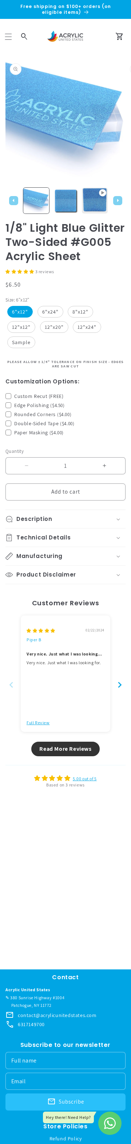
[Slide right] (118, 200)
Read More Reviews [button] (65, 749)
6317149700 (31, 1024)
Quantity (14, 451)
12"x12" (21, 327)
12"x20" (54, 327)
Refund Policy (65, 1138)
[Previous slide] (11, 685)
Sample (21, 342)
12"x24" (87, 327)
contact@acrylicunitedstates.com (57, 1015)
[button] (8, 37)
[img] (41, 630)
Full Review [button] (38, 722)
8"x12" (80, 311)
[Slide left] (13, 200)
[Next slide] (120, 685)
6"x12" (20, 311)
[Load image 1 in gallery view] (36, 201)
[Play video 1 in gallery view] (95, 201)
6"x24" (50, 311)
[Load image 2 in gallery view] (66, 201)
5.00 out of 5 (85, 778)
